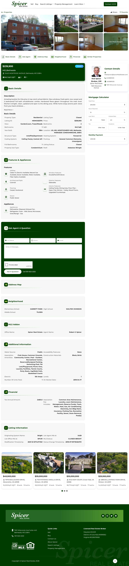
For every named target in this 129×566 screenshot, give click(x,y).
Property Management (63, 4)
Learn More (78, 4)
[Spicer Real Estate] (19, 4)
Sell (32, 4)
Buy (36, 4)
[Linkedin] (116, 516)
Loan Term (92, 116)
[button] (62, 491)
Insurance (111, 124)
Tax (90, 124)
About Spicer (53, 542)
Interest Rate (112, 116)
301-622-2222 (31, 272)
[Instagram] (107, 516)
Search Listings (46, 4)
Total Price (92, 101)
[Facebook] (103, 516)
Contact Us (52, 539)
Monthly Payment (96, 135)
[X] (111, 516)
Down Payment (93, 108)
